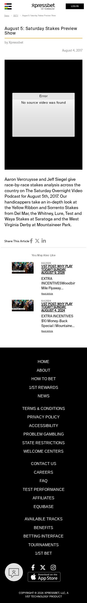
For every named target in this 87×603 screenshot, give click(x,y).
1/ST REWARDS (43, 387)
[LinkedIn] (44, 241)
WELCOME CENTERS (43, 451)
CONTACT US (43, 463)
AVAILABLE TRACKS (44, 519)
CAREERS (43, 472)
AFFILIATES (43, 498)
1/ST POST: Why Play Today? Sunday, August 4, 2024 (56, 307)
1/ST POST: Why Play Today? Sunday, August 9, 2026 (56, 269)
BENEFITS (43, 527)
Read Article (47, 293)
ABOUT (43, 370)
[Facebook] (31, 241)
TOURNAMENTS (43, 545)
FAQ (43, 481)
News (6, 16)
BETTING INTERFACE (43, 536)
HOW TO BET (43, 379)
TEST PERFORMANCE (44, 489)
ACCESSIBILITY (43, 425)
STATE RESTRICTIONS (43, 443)
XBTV (15, 16)
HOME (43, 361)
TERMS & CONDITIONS (43, 408)
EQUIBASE (44, 506)
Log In (75, 6)
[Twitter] (37, 241)
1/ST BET (43, 553)
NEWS (44, 396)
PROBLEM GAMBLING (43, 434)
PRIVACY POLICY (43, 417)
